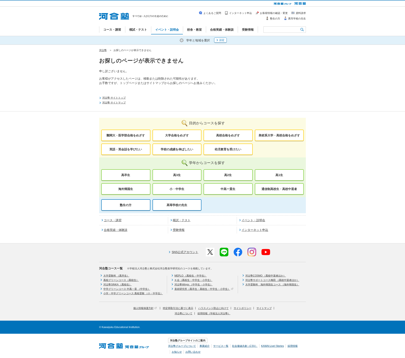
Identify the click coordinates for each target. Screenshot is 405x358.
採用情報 (293, 345)
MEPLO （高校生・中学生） (190, 275)
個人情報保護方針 (143, 308)
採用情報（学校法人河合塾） (213, 313)
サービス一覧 (220, 345)
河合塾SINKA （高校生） (117, 284)
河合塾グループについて (182, 345)
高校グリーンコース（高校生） (121, 280)
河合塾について (183, 313)
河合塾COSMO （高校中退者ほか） (265, 275)
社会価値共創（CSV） (245, 345)
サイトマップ (264, 308)
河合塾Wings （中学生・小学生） (193, 284)
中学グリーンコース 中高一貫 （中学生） (126, 288)
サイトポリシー (242, 308)
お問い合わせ (193, 351)
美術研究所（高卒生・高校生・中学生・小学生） (202, 288)
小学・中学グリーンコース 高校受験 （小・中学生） (133, 293)
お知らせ (177, 351)
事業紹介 (205, 345)
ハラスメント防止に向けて (213, 308)
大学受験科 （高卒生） (116, 275)
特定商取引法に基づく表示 (178, 308)
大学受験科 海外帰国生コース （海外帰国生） (272, 284)
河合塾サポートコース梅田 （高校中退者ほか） (272, 280)
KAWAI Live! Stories (272, 345)
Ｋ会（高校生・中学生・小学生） (193, 280)
